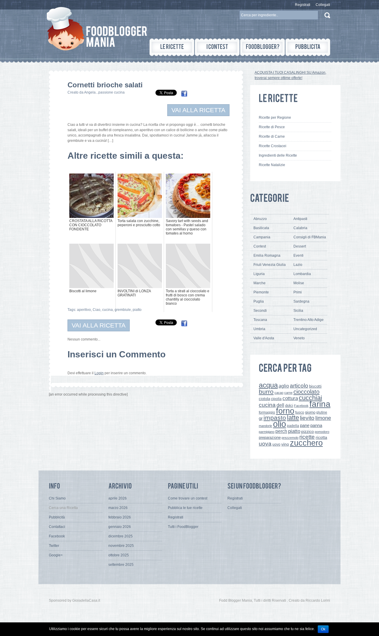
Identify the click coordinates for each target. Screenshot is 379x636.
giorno (310, 412)
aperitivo (84, 310)
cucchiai (310, 397)
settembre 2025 (121, 565)
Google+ (56, 555)
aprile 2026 (117, 498)
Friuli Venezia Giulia (269, 265)
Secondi (260, 311)
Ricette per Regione (275, 117)
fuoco (299, 412)
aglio (284, 385)
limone (323, 418)
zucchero (306, 442)
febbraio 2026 (119, 517)
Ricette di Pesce (272, 127)
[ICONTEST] (217, 47)
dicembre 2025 (120, 536)
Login (99, 373)
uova (265, 444)
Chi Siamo (57, 498)
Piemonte (261, 292)
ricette (307, 437)
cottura (290, 398)
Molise (298, 283)
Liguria (259, 274)
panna (316, 425)
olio (279, 424)
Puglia (258, 301)
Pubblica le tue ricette (185, 508)
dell (280, 405)
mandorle (265, 426)
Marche (259, 283)
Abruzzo (260, 219)
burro (266, 391)
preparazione (270, 438)
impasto (275, 417)
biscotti (315, 386)
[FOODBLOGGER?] (262, 47)
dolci (289, 405)
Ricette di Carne (272, 136)
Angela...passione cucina (104, 92)
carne (288, 392)
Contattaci (57, 527)
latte (293, 417)
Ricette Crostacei (272, 146)
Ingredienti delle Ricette (278, 155)
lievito (307, 418)
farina (319, 404)
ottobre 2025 (118, 555)
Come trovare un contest (187, 498)
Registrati (302, 5)
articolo (299, 385)
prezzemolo (290, 437)
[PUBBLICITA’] (307, 47)
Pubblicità (57, 517)
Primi (297, 292)
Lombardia (302, 274)
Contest (259, 246)
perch (281, 431)
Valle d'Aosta (263, 338)
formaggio (267, 412)
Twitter (54, 546)
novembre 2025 (121, 546)
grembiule (123, 310)
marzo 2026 (118, 508)
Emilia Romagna (266, 255)
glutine (321, 412)
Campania (261, 237)
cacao (278, 392)
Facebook (301, 405)
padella (293, 426)
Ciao (96, 310)
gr (261, 418)
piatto (137, 310)
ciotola (264, 399)
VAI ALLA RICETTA (198, 110)
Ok (323, 629)
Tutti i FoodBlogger (183, 527)
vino (285, 444)
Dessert (299, 246)
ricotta (321, 437)
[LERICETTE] (172, 47)
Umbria (259, 329)
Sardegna (301, 301)
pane (304, 425)
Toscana (260, 320)
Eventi (298, 255)
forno (285, 411)
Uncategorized (305, 329)
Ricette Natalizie (272, 165)
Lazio (297, 265)
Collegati (323, 5)
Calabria (300, 228)
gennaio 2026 (119, 527)
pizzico (307, 431)
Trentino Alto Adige (308, 320)
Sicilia (298, 311)
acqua (268, 385)
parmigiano (266, 431)
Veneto (299, 338)
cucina (107, 310)
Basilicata (261, 228)
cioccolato (306, 391)
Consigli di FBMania (309, 237)
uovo (276, 444)
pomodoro (322, 431)
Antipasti (300, 219)
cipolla (276, 399)
